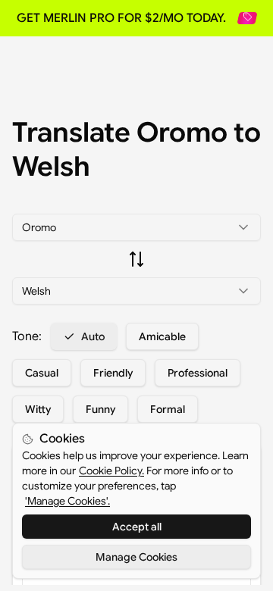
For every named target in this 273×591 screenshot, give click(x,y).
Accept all (137, 526)
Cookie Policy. (111, 470)
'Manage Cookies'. (67, 501)
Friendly (113, 373)
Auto (93, 336)
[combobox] (136, 227)
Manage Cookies (136, 557)
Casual (41, 373)
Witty (38, 409)
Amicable (162, 336)
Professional (198, 373)
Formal (167, 409)
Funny (100, 409)
